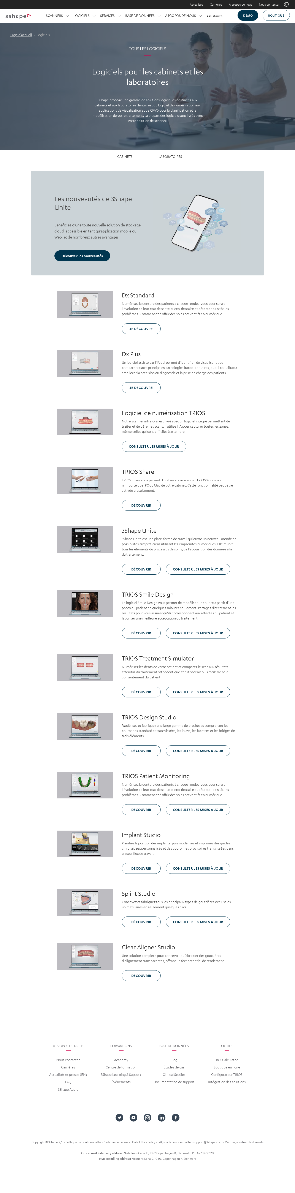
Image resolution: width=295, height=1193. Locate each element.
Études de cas (174, 1067)
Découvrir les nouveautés (82, 256)
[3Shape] (18, 16)
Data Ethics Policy (143, 1142)
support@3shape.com (207, 1142)
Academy (121, 1060)
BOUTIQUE (276, 15)
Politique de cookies (116, 1142)
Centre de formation (121, 1067)
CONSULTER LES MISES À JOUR (154, 446)
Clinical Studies (174, 1074)
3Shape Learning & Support (121, 1074)
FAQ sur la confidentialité (174, 1142)
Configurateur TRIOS (227, 1074)
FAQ (68, 1082)
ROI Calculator (227, 1060)
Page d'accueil (21, 35)
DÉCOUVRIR (141, 505)
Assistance (214, 16)
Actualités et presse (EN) (68, 1074)
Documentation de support (174, 1082)
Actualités (196, 4)
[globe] (286, 4)
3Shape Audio (68, 1089)
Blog (174, 1060)
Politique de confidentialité (83, 1142)
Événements (121, 1082)
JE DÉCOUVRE (141, 329)
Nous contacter (269, 4)
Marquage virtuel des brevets (244, 1142)
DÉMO (248, 15)
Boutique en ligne (227, 1067)
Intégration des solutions (227, 1082)
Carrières (216, 4)
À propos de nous (240, 4)
